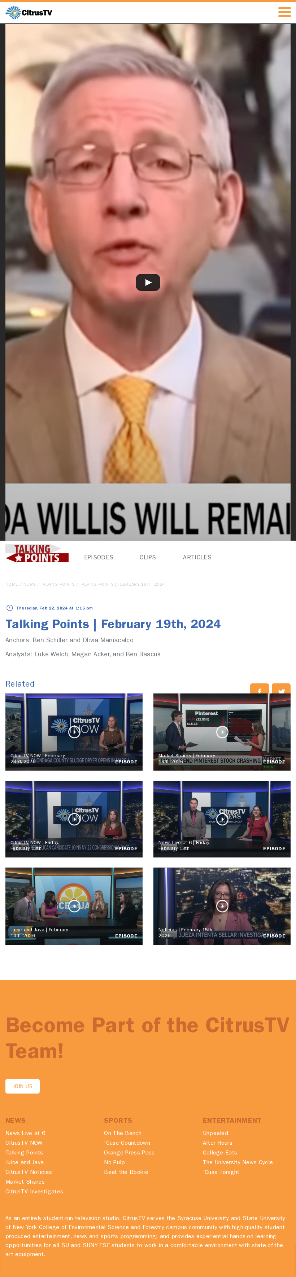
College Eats (220, 1153)
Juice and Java (24, 1163)
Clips (148, 558)
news (29, 585)
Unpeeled (215, 1134)
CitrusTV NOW (24, 1144)
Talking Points (57, 585)
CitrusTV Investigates (34, 1192)
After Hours (217, 1144)
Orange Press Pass (129, 1153)
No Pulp (114, 1163)
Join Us (22, 1087)
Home (11, 585)
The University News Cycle (238, 1163)
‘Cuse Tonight (221, 1173)
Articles (197, 558)
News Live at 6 (25, 1134)
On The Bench (123, 1134)
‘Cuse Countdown (127, 1144)
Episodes (98, 558)
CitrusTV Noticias (28, 1173)
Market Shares (25, 1182)
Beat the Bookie (126, 1173)
